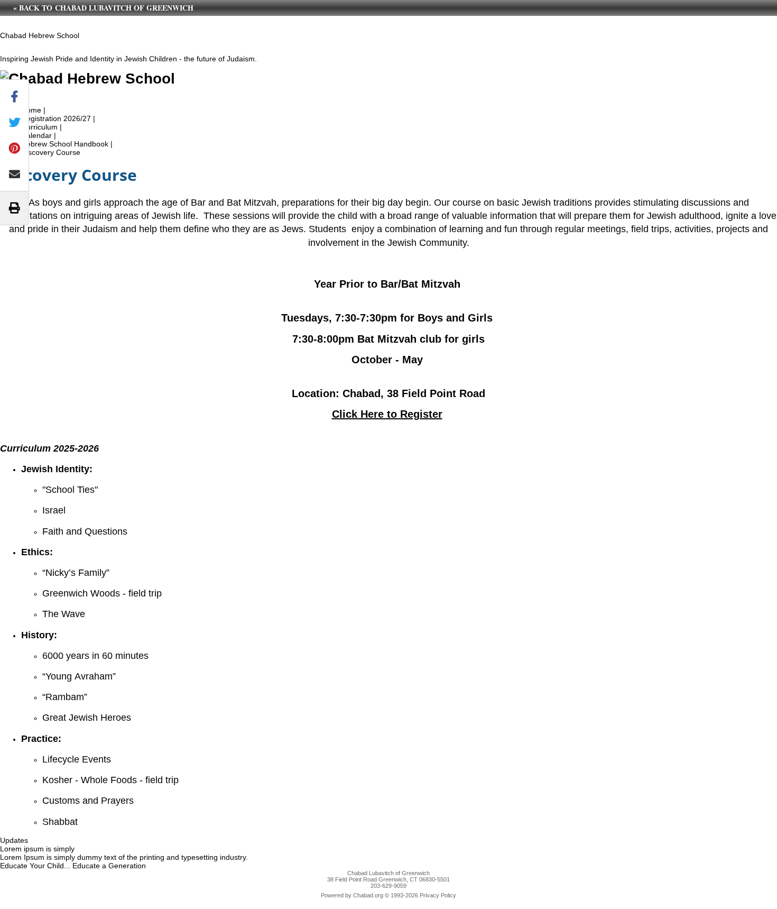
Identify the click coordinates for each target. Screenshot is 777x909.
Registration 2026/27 (56, 118)
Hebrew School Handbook (64, 144)
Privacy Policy (438, 895)
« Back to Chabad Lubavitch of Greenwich (103, 7)
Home (31, 110)
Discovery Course (50, 152)
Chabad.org (368, 895)
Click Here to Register (387, 414)
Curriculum (39, 127)
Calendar (36, 135)
